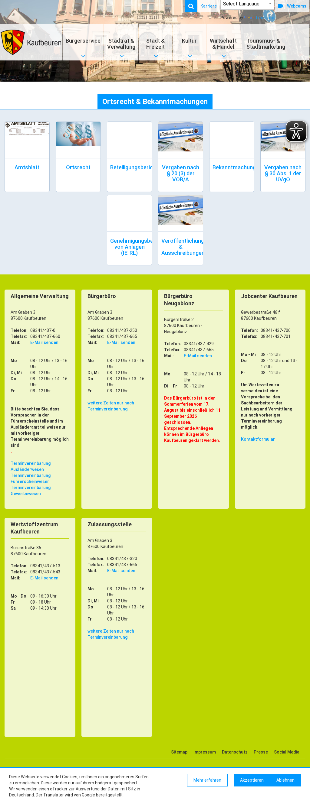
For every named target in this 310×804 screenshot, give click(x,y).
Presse (261, 752)
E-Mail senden (44, 342)
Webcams (296, 6)
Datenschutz (235, 752)
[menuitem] (194, 6)
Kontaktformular (258, 439)
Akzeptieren (252, 780)
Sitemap (179, 752)
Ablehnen (285, 780)
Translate (264, 17)
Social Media (286, 752)
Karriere (208, 6)
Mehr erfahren (207, 780)
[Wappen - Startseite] (31, 42)
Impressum (204, 752)
